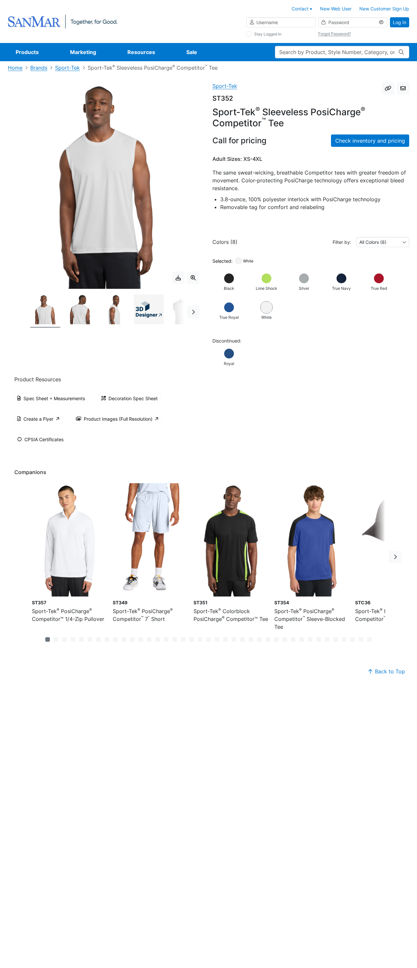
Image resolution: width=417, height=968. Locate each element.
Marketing (83, 52)
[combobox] (383, 242)
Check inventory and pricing (370, 140)
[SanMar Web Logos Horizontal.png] (62, 21)
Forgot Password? (334, 33)
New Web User (336, 8)
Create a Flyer (38, 419)
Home (15, 67)
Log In (399, 22)
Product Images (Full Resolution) (118, 419)
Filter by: (342, 242)
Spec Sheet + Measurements (54, 398)
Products (27, 52)
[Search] (401, 52)
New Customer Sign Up (384, 8)
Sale (191, 52)
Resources (141, 52)
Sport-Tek (67, 67)
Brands (38, 67)
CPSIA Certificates (44, 439)
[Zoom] (193, 278)
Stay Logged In (267, 34)
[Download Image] (178, 278)
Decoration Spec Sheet (133, 398)
